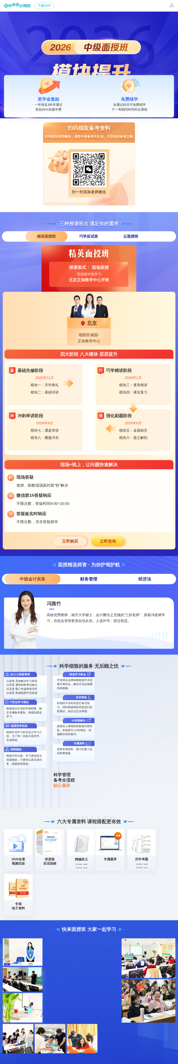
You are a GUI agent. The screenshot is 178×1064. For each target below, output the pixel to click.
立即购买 (70, 541)
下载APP (44, 5)
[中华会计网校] (17, 5)
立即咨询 (108, 541)
